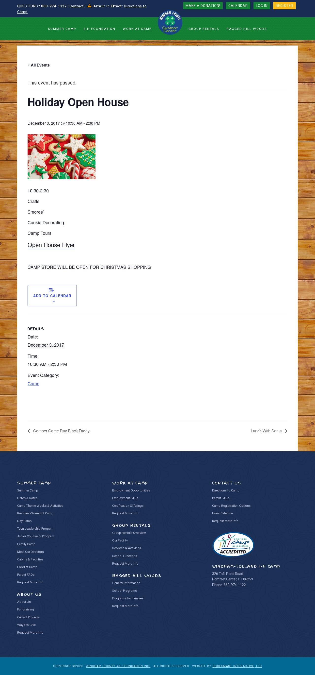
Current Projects (28, 617)
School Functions (124, 556)
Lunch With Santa (267, 431)
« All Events (39, 65)
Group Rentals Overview (129, 533)
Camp (33, 383)
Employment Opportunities (131, 490)
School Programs (124, 590)
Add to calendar (52, 295)
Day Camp (24, 521)
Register (284, 6)
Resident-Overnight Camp (35, 513)
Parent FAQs (25, 574)
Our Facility (120, 540)
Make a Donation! (203, 6)
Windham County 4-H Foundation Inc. (118, 666)
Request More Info (30, 582)
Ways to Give (26, 625)
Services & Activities (126, 548)
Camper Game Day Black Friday (61, 431)
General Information (126, 583)
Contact (77, 6)
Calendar (238, 6)
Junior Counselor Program (35, 536)
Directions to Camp (225, 490)
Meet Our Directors (30, 552)
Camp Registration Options (231, 505)
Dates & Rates (27, 498)
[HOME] (170, 22)
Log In (262, 6)
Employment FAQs (125, 498)
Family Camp (26, 544)
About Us (24, 602)
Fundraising (25, 609)
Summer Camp (27, 490)
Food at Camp (27, 567)
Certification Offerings (127, 505)
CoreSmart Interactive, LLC (237, 666)
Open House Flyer (51, 244)
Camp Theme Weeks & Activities (40, 505)
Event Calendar (222, 513)
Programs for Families (127, 598)
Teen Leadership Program (35, 528)
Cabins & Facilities (30, 559)
